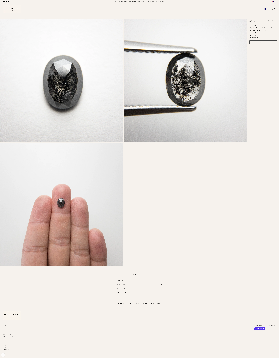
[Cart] (275, 9)
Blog (4, 347)
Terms (4, 345)
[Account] (272, 9)
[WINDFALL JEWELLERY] (12, 9)
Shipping (5, 343)
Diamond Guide (6, 332)
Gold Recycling (7, 334)
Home (251, 19)
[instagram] (6, 1)
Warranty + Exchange (8, 336)
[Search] (269, 9)
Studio (5, 338)
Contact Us (6, 349)
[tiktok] (10, 1)
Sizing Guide (6, 327)
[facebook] (4, 1)
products (257, 19)
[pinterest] (8, 1)
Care (4, 325)
